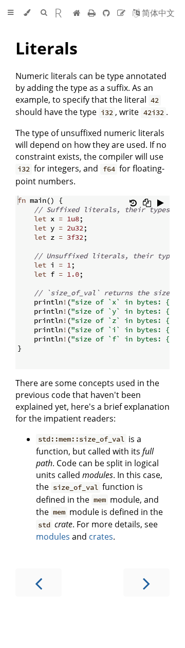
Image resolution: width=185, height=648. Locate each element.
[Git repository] (107, 12)
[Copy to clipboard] (147, 202)
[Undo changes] (133, 202)
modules (53, 536)
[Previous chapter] (38, 582)
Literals (46, 48)
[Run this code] (160, 202)
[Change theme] (26, 13)
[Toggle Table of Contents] (10, 13)
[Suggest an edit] (122, 12)
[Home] (76, 12)
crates (101, 536)
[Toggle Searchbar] (43, 13)
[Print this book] (92, 12)
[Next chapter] (146, 582)
